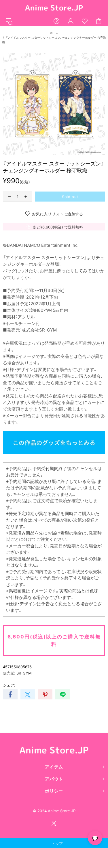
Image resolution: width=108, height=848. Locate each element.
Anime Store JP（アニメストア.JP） (54, 8)
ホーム (54, 33)
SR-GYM (24, 673)
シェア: (9, 685)
